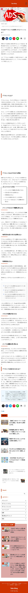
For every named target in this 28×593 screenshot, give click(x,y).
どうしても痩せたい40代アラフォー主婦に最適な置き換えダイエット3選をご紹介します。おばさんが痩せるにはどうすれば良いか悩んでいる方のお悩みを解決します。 (18, 569)
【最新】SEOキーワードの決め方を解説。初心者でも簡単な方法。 (17, 422)
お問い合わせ (14, 583)
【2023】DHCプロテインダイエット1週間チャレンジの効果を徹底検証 (18, 539)
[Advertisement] (14, 78)
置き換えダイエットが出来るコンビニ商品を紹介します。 (17, 556)
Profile (20, 583)
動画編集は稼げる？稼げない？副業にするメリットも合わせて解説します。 (17, 431)
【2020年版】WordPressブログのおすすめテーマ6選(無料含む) (17, 460)
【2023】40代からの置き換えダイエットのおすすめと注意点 (17, 530)
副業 (3, 411)
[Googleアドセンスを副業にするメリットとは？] (10, 38)
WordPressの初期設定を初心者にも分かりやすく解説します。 (17, 451)
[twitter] (3, 38)
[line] (17, 38)
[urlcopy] (24, 38)
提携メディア (17, 584)
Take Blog (14, 3)
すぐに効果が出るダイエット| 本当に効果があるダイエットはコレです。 (18, 547)
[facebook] (6, 38)
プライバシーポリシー (6, 583)
